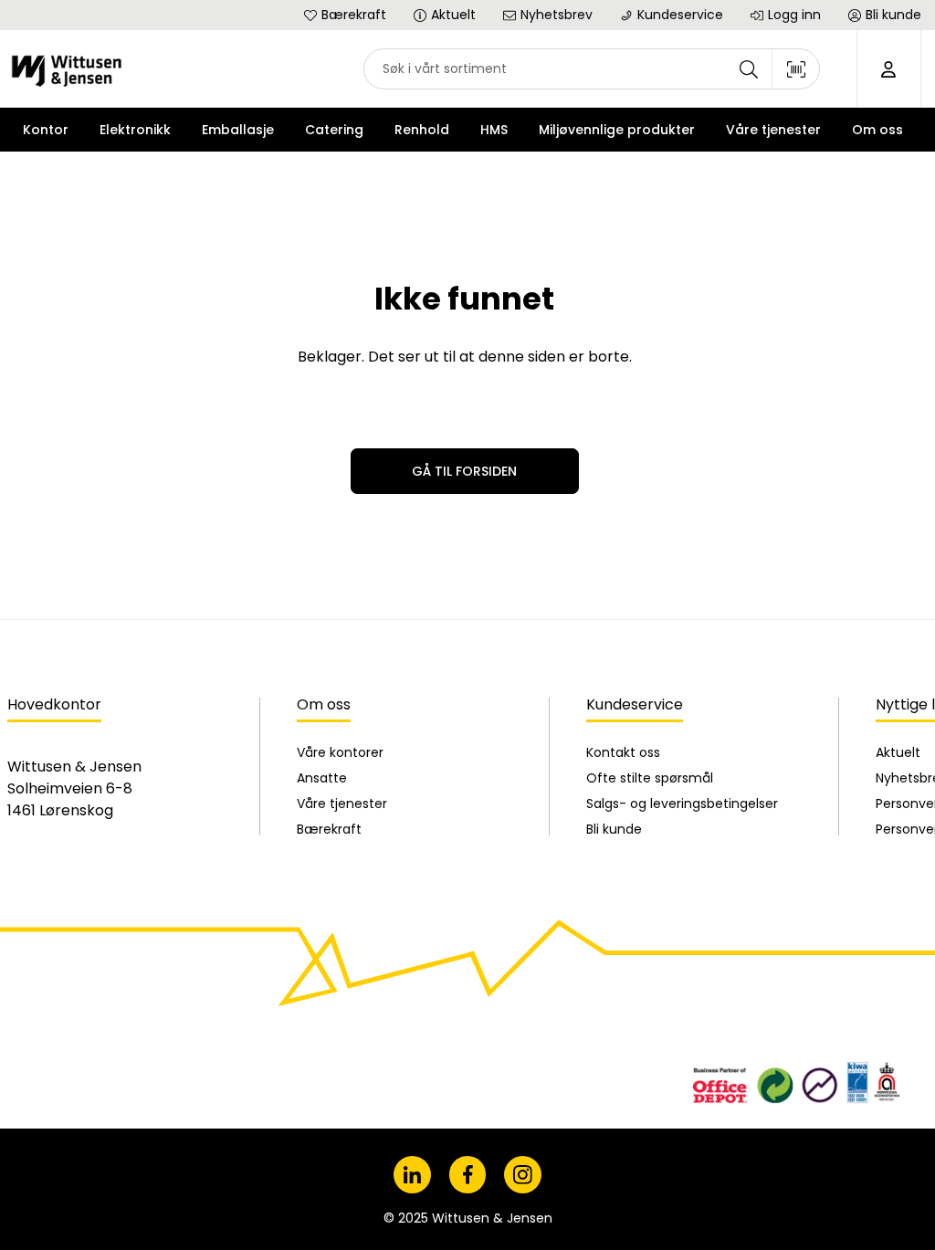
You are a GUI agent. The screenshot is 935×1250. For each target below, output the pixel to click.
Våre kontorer (340, 752)
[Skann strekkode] (796, 68)
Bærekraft (329, 829)
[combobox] (591, 68)
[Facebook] (468, 1174)
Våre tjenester (342, 803)
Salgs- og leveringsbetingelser (682, 803)
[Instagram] (522, 1174)
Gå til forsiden (464, 471)
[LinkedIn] (412, 1174)
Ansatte (322, 778)
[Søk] (748, 68)
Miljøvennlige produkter (617, 130)
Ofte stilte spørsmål (649, 778)
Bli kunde (614, 829)
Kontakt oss (623, 752)
